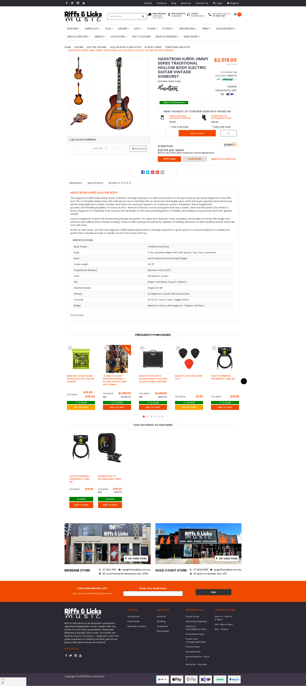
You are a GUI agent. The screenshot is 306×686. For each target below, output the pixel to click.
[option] (119, 94)
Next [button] (144, 93)
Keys (137, 28)
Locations (118, 36)
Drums (123, 28)
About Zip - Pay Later (196, 664)
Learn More (194, 158)
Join (213, 592)
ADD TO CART (81, 505)
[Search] (143, 16)
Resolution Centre (136, 626)
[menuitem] (143, 173)
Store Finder (163, 631)
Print (206, 28)
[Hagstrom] (168, 87)
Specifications (95, 182)
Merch (99, 36)
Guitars (72, 28)
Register (234, 3)
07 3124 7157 (109, 569)
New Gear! (191, 36)
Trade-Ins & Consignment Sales (196, 640)
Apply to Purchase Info (223, 158)
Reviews (113, 182)
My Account (133, 616)
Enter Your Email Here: (153, 588)
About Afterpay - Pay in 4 (197, 658)
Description (75, 182)
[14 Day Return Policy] (188, 15)
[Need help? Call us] (209, 15)
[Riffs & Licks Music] (83, 15)
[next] (244, 381)
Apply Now (169, 158)
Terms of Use (192, 616)
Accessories (225, 28)
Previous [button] (94, 93)
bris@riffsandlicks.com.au (136, 569)
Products (162, 3)
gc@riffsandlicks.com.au (227, 569)
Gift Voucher (141, 36)
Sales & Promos (166, 36)
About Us (186, 3)
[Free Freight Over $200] (149, 16)
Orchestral (187, 28)
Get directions (137, 558)
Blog (173, 3)
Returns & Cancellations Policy (196, 628)
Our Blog (161, 621)
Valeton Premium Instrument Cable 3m (79, 479)
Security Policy (193, 651)
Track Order (133, 621)
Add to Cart (117, 407)
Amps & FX (92, 28)
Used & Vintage (77, 36)
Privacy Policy (193, 646)
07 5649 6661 (200, 569)
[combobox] (124, 16)
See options (81, 407)
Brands (148, 3)
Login (219, 3)
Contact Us (202, 3)
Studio (167, 28)
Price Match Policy (195, 634)
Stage (151, 28)
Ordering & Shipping (196, 621)
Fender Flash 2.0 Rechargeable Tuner (109, 477)
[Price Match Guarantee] (169, 15)
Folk (108, 28)
